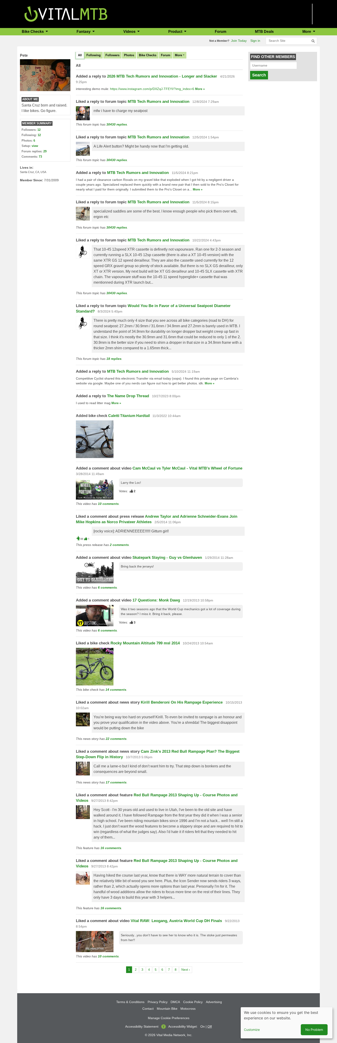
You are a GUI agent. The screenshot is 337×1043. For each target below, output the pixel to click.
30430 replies (116, 124)
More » (200, 89)
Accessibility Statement (141, 1026)
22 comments (116, 739)
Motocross (188, 1008)
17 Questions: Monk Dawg (156, 600)
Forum (220, 32)
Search (259, 75)
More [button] (307, 32)
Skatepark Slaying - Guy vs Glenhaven (167, 557)
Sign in (255, 40)
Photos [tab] (129, 55)
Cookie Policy (193, 1002)
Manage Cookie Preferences (168, 1018)
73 (40, 156)
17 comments (116, 782)
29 (45, 151)
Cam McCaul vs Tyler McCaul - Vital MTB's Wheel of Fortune (187, 468)
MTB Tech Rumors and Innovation (158, 101)
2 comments (119, 545)
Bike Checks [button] (33, 32)
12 (39, 129)
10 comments (108, 504)
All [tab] (80, 55)
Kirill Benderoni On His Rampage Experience (182, 702)
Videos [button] (129, 32)
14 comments (115, 689)
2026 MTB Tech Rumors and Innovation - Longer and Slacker (162, 76)
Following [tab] (93, 55)
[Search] (313, 41)
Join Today (239, 40)
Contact (148, 1008)
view (35, 146)
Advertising (214, 1002)
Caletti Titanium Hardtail (129, 416)
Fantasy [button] (84, 32)
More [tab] (178, 55)
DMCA (175, 1002)
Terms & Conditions (130, 1002)
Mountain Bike (167, 1008)
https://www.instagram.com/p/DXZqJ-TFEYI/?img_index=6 (152, 89)
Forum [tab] (165, 55)
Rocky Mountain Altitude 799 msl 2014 (145, 643)
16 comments (110, 848)
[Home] (66, 14)
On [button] (202, 1026)
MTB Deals (264, 32)
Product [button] (175, 32)
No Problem (314, 1030)
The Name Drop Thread (128, 396)
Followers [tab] (112, 55)
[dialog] (286, 1022)
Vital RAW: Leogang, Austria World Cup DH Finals (176, 921)
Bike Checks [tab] (147, 55)
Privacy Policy (158, 1002)
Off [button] (209, 1026)
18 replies (114, 359)
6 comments (107, 587)
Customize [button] (252, 1030)
